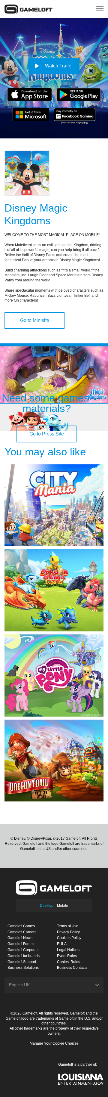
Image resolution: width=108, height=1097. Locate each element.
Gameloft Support (22, 962)
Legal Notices (68, 950)
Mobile (62, 905)
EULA (62, 944)
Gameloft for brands (24, 956)
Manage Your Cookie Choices (54, 1043)
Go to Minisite (34, 320)
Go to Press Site (46, 433)
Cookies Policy (69, 938)
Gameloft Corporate (24, 950)
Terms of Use (67, 926)
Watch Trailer (58, 65)
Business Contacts (72, 967)
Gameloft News (20, 938)
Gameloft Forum (21, 944)
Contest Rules (68, 962)
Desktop (46, 905)
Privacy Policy (68, 932)
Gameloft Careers (22, 932)
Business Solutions (23, 967)
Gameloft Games (21, 926)
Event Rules (67, 956)
